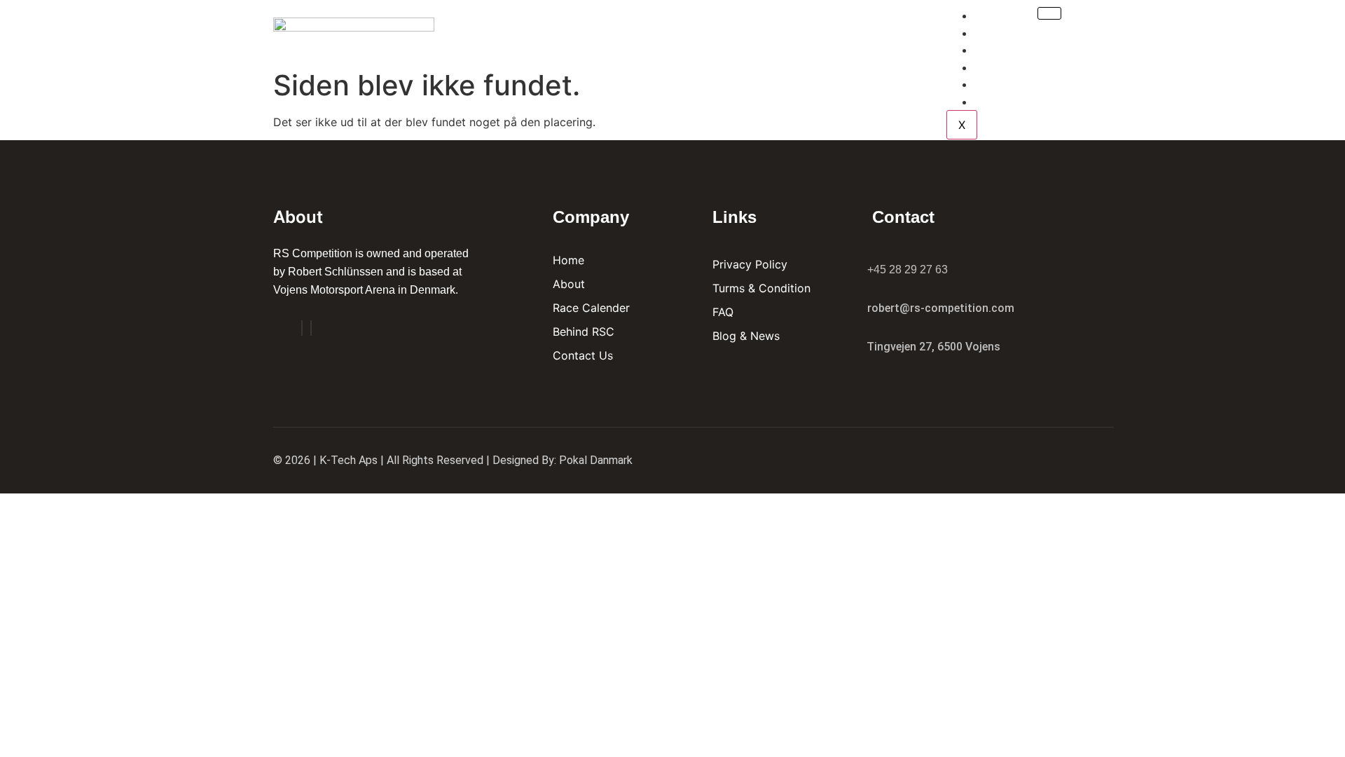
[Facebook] (302, 328)
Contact (1010, 102)
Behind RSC (1018, 68)
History (1008, 84)
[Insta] (311, 328)
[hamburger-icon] (1049, 13)
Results (1009, 50)
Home (1001, 16)
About (1004, 33)
